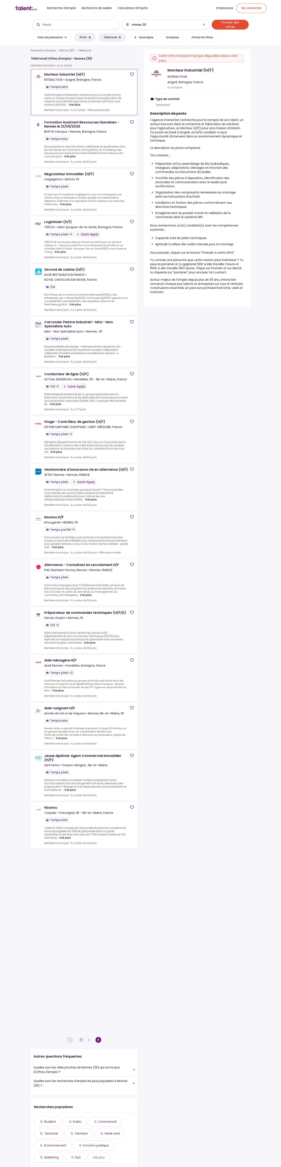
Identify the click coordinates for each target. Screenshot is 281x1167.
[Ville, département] (162, 24)
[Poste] (76, 24)
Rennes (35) (66, 50)
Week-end (112, 1133)
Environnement (55, 1145)
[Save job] (132, 74)
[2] (98, 1040)
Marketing (51, 1157)
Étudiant (50, 1122)
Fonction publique (96, 1145)
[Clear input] (204, 24)
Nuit (78, 1157)
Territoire (81, 1133)
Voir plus (74, 104)
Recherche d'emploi (43, 50)
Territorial (51, 1133)
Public (77, 1122)
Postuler (217, 268)
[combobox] (79, 24)
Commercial (107, 1122)
